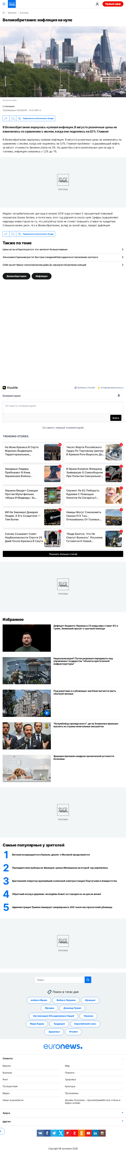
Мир (67, 1065)
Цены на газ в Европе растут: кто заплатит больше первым (35, 249)
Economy (24, 13)
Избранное (13, 619)
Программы (72, 1093)
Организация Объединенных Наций (53, 1015)
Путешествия (10, 1086)
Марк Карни (37, 1023)
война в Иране (39, 1000)
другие (6, 1121)
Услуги (6, 1113)
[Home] (4, 12)
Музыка (49, 1008)
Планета (69, 1072)
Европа (7, 1065)
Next (5, 1079)
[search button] (88, 979)
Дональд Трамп (72, 1008)
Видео (6, 1093)
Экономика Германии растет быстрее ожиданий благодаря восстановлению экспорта (50, 257)
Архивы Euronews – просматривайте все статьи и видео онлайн (92, 1101)
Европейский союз (85, 1023)
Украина (88, 1015)
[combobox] (63, 979)
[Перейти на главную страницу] (12, 4)
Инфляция (41, 276)
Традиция (59, 1023)
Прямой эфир (113, 3)
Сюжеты (7, 1058)
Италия (73, 1031)
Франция (90, 1000)
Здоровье (54, 1031)
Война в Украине (66, 1000)
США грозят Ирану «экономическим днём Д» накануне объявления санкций (44, 264)
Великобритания (16, 276)
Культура (70, 1086)
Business (12, 13)
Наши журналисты (13, 1100)
